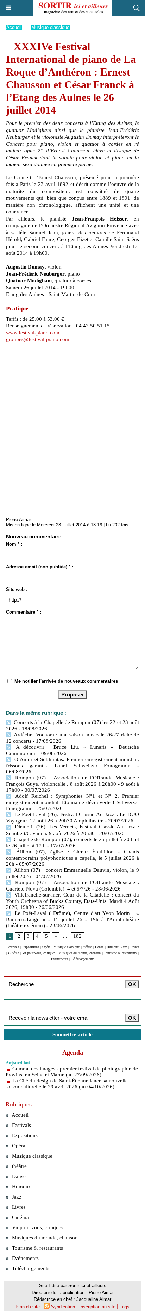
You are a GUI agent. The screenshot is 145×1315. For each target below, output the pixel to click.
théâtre (87, 947)
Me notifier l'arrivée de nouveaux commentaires (66, 681)
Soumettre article (72, 1034)
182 (77, 936)
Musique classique (50, 27)
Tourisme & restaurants (120, 953)
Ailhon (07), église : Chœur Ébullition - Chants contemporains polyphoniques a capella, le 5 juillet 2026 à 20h (72, 858)
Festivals (12, 947)
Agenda (72, 1052)
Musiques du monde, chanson (79, 953)
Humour (112, 947)
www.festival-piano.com (32, 333)
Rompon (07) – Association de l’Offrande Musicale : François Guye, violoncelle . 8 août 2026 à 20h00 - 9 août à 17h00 (72, 784)
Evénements (59, 959)
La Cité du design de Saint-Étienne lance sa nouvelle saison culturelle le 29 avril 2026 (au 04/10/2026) (67, 1084)
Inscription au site (97, 1306)
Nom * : (14, 544)
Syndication (63, 1306)
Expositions (30, 947)
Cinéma (13, 953)
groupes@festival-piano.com (37, 339)
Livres (134, 947)
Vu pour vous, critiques (38, 953)
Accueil (13, 27)
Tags (125, 1306)
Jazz (124, 947)
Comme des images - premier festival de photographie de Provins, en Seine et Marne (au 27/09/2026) (72, 1072)
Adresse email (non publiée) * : (39, 566)
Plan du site (27, 1306)
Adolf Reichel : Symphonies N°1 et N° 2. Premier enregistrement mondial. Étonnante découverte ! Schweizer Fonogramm (72, 802)
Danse (99, 947)
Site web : (16, 589)
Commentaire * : (23, 612)
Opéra (46, 947)
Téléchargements (82, 959)
